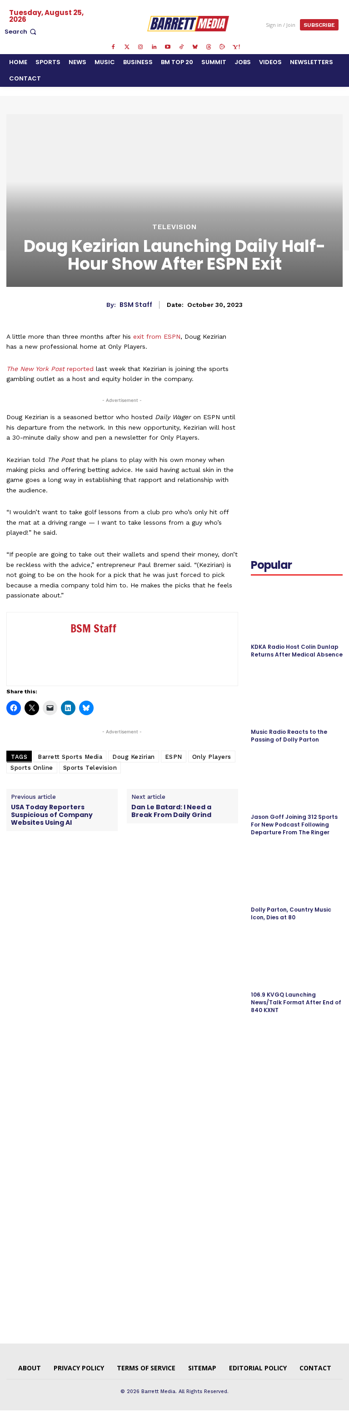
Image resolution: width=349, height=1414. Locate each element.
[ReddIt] (302, 371)
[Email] (323, 371)
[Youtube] (167, 47)
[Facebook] (113, 47)
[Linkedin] (154, 47)
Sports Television (90, 767)
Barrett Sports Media (70, 756)
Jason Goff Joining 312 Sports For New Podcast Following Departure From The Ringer (294, 824)
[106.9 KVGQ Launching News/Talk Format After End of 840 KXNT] (297, 958)
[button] (21, 31)
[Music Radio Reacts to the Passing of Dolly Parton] (297, 695)
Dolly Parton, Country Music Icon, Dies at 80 (291, 913)
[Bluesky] (194, 47)
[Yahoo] (235, 47)
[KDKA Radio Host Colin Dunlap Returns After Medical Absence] (297, 610)
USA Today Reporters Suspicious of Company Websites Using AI (52, 814)
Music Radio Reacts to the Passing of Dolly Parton (289, 735)
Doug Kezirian (133, 756)
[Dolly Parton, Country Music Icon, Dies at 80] (297, 873)
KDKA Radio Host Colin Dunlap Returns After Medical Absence (297, 650)
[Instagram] (140, 47)
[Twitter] (126, 47)
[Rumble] (222, 47)
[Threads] (208, 47)
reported (50, 368)
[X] (260, 371)
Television (174, 227)
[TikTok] (181, 47)
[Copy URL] (260, 392)
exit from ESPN (156, 336)
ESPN (173, 756)
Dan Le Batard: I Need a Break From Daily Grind (171, 811)
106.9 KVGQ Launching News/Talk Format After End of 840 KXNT (296, 1002)
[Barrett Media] (188, 23)
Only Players (211, 756)
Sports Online (31, 767)
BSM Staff (136, 305)
